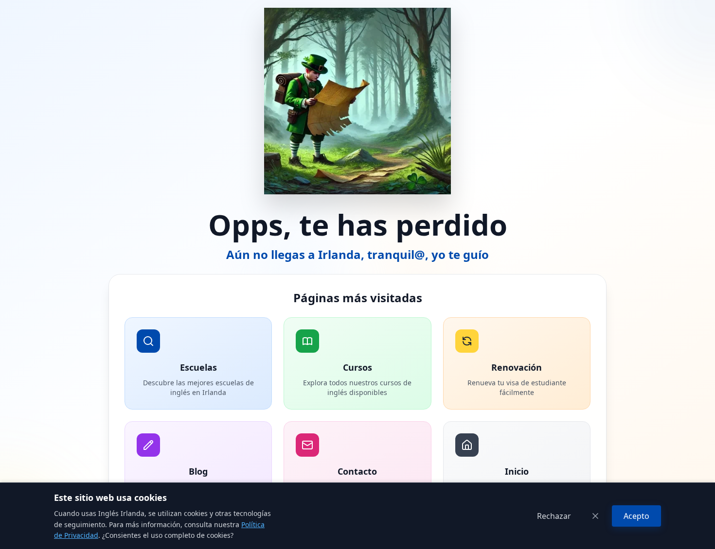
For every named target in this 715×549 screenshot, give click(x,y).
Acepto (636, 516)
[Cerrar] (595, 516)
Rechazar (554, 516)
